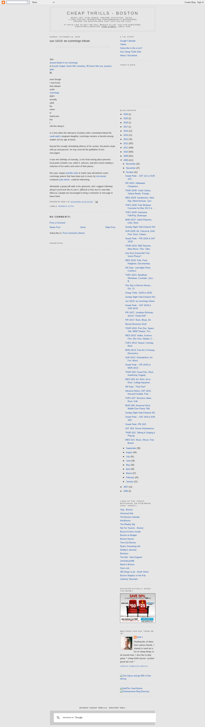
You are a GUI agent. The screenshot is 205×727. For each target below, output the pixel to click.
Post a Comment (57, 223)
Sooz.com (125, 568)
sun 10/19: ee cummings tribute (70, 41)
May (128, 465)
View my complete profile (134, 666)
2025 (126, 118)
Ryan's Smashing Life (130, 546)
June (128, 461)
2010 (126, 152)
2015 (126, 135)
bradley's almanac (128, 550)
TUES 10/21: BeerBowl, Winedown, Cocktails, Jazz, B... (139, 278)
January (130, 481)
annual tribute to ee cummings (64, 62)
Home (83, 227)
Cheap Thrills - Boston (103, 13)
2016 (126, 131)
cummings (54, 93)
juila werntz (64, 179)
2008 (126, 160)
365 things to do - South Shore (134, 572)
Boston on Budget (128, 535)
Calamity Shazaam (129, 579)
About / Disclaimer (128, 55)
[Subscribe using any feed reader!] (131, 688)
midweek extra (66, 206)
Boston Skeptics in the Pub (133, 575)
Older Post (110, 227)
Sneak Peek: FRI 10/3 (135, 424)
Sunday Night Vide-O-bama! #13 (140, 227)
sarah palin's (55, 136)
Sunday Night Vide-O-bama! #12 (140, 297)
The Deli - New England (131, 557)
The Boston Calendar (130, 517)
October (130, 172)
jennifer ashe (72, 173)
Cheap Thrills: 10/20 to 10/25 (138, 293)
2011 (126, 147)
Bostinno (124, 553)
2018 (126, 122)
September (131, 448)
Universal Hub (126, 513)
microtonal (101, 176)
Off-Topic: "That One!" (135, 386)
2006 (126, 491)
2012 (126, 143)
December (131, 164)
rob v (140, 637)
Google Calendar (127, 41)
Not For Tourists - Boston (132, 528)
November (131, 168)
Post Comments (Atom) (74, 233)
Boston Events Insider (130, 531)
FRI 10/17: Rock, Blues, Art (138, 320)
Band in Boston (127, 564)
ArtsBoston (125, 520)
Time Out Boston (128, 542)
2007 (126, 487)
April (128, 469)
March (129, 473)
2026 (126, 114)
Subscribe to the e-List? (131, 48)
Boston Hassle (127, 539)
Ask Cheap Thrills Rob (130, 52)
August (129, 452)
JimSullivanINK (127, 561)
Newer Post (55, 227)
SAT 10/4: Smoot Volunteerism (139, 428)
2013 (126, 139)
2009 (126, 156)
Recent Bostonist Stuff (135, 324)
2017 (126, 127)
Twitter (123, 44)
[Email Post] (95, 202)
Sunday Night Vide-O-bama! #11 (140, 413)
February (130, 477)
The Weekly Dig (127, 524)
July (128, 456)
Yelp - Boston (126, 509)
